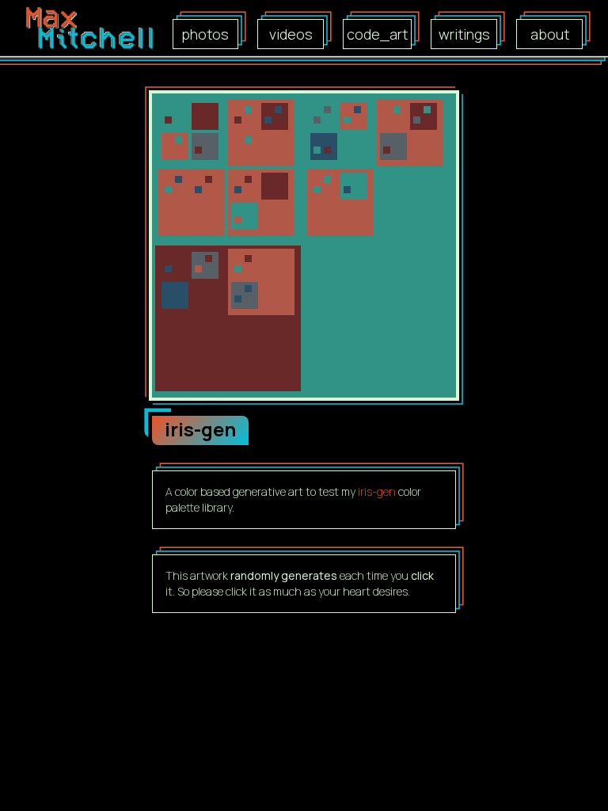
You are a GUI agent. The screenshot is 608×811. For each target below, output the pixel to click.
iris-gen (377, 491)
